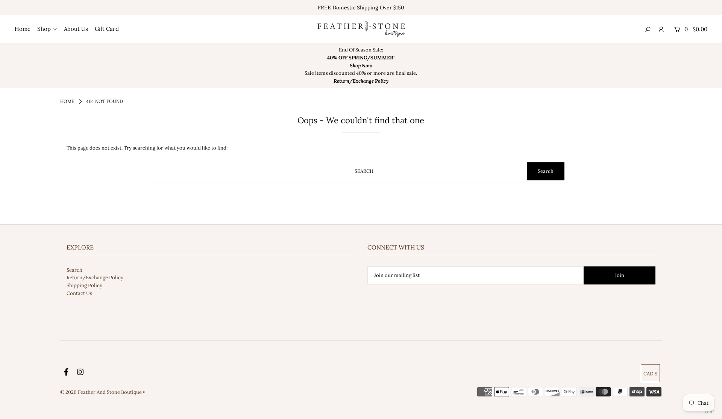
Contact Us (79, 293)
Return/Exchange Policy (95, 277)
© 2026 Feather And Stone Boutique (101, 392)
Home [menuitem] (22, 28)
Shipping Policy (84, 285)
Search (74, 270)
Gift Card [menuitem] (107, 28)
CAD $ (650, 374)
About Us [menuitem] (76, 28)
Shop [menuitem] (44, 28)
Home (67, 101)
